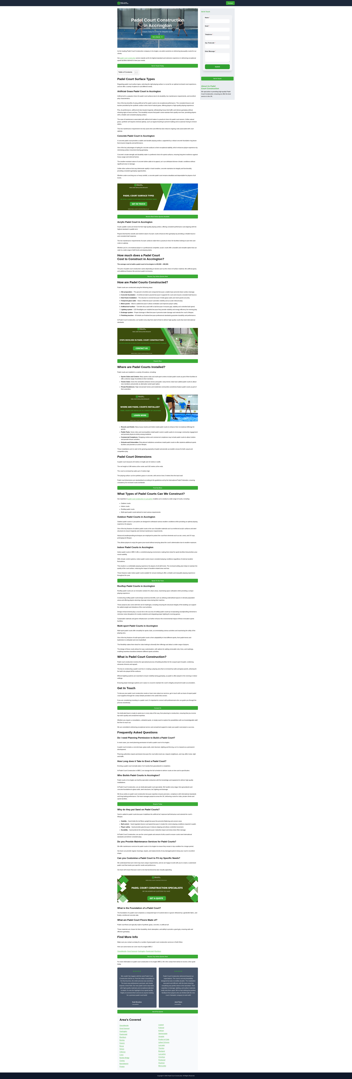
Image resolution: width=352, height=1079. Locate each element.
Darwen (122, 1043)
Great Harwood (132, 951)
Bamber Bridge (124, 1058)
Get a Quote (156, 37)
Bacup (122, 1046)
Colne (121, 1055)
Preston (122, 1066)
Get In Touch (217, 78)
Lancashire (162, 1054)
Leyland (161, 1025)
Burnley (122, 1040)
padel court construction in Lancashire (140, 499)
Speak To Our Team (158, 580)
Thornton (161, 1048)
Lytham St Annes (163, 1042)
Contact (230, 3)
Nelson (122, 1049)
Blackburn (157, 951)
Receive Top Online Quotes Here (157, 276)
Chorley (122, 1060)
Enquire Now (158, 361)
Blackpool (161, 1051)
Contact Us (157, 708)
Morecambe (162, 1066)
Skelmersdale (162, 1033)
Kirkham (161, 1030)
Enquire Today (157, 804)
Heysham (161, 1063)
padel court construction (128, 58)
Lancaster (161, 1045)
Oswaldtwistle (121, 951)
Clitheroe (122, 1052)
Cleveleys (161, 1057)
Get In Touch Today (158, 66)
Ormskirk (161, 1036)
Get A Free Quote (157, 1011)
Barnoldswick (124, 1063)
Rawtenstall (150, 951)
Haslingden (141, 951)
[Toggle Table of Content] (135, 72)
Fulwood (161, 1028)
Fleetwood (161, 1060)
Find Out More (157, 488)
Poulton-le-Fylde (163, 1039)
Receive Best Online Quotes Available (157, 216)
